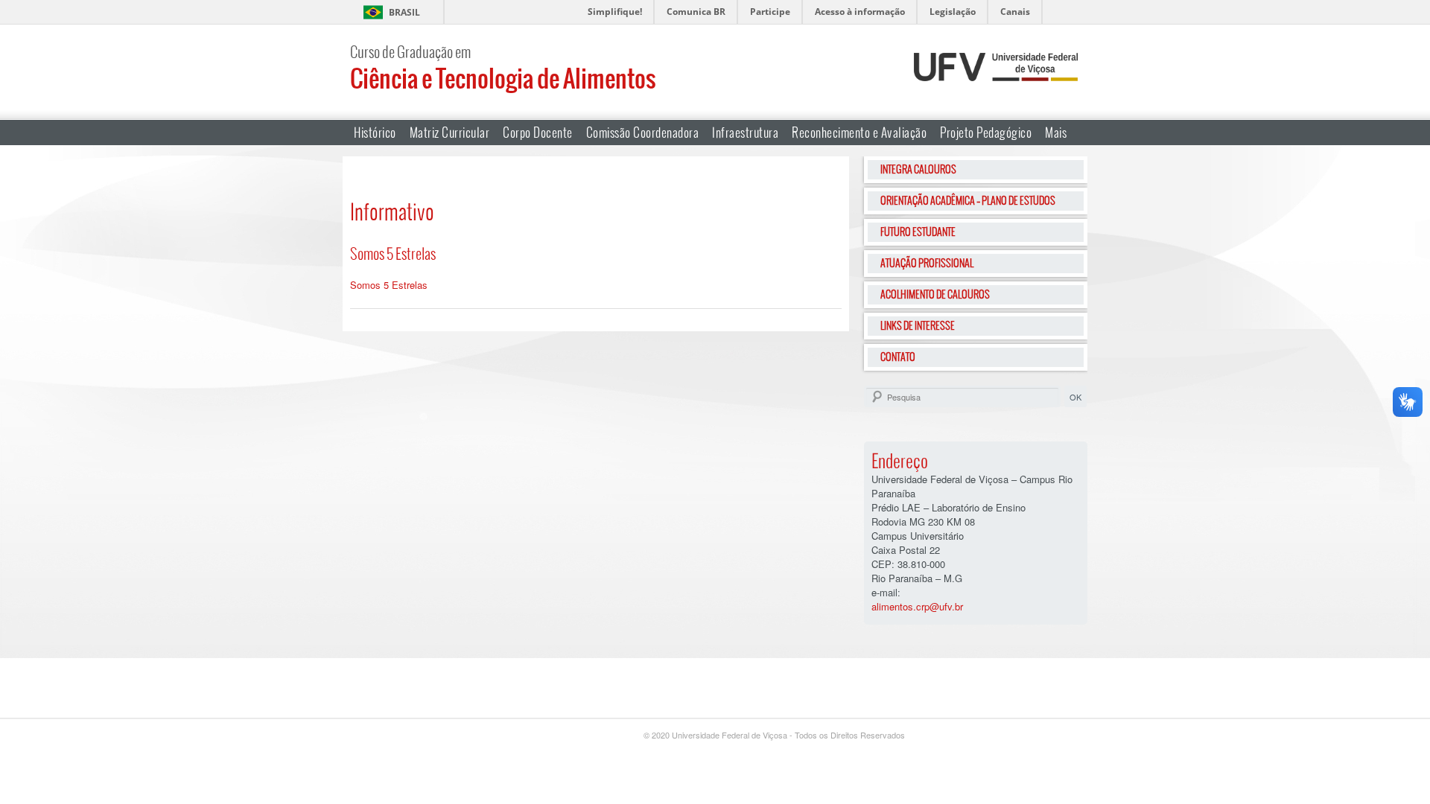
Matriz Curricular (450, 132)
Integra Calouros (918, 169)
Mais (1056, 132)
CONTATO (897, 356)
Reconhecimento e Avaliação (859, 132)
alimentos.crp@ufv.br (917, 606)
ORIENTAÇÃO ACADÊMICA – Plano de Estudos (967, 200)
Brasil (404, 12)
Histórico (375, 132)
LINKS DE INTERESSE (917, 325)
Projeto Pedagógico (986, 132)
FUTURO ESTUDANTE (918, 231)
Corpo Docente (538, 132)
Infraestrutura (745, 132)
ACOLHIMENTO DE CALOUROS (935, 294)
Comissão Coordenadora (642, 132)
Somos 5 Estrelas (389, 285)
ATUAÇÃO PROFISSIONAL (926, 262)
